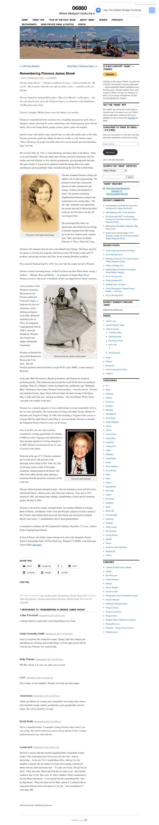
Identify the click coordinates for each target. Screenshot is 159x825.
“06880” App (38, 19)
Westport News (111, 615)
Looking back (51, 595)
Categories (110, 393)
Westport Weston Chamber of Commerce (121, 619)
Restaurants (29, 24)
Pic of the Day (111, 470)
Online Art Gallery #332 (115, 265)
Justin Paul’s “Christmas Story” (82, 65)
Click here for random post (113, 309)
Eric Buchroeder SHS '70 (115, 216)
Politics (108, 482)
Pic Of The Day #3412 (114, 254)
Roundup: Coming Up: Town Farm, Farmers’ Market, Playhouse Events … (122, 219)
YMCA (108, 555)
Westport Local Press (113, 611)
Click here (131, 117)
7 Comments (51, 77)
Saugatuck (109, 502)
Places (108, 474)
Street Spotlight (111, 515)
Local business (111, 434)
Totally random (111, 527)
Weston (108, 543)
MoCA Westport (112, 587)
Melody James (73, 598)
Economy (109, 406)
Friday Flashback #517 (114, 280)
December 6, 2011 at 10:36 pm (47, 721)
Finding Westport (112, 579)
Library (108, 430)
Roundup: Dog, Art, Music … (117, 284)
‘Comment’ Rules (115, 332)
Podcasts (117, 19)
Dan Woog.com (111, 575)
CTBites (109, 571)
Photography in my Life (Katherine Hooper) (122, 595)
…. (112, 348)
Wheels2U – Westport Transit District (119, 628)
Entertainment (111, 414)
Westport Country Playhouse (116, 547)
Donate (103, 19)
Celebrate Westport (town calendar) (119, 567)
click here (36, 544)
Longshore (110, 442)
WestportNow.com (112, 624)
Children (109, 397)
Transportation (111, 531)
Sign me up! (110, 152)
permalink (24, 602)
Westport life (110, 551)
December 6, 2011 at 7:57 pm (46, 695)
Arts (42, 595)
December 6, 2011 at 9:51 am (51, 615)
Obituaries (109, 454)
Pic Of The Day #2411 (127, 212)
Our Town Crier (112, 591)
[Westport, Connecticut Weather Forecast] (117, 191)
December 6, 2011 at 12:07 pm (49, 659)
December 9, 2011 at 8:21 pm (46, 747)
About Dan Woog (115, 336)
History (108, 426)
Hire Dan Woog (114, 352)
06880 (79, 8)
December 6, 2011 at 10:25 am (59, 633)
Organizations (63, 595)
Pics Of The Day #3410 (114, 295)
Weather (109, 539)
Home (25, 19)
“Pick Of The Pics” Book (62, 19)
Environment (110, 418)
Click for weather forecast (116, 194)
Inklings (109, 583)
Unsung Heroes (111, 535)
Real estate (110, 490)
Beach (108, 389)
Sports (108, 506)
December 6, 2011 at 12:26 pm (39, 677)
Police (108, 478)
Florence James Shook (47, 598)
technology (110, 519)
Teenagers (109, 523)
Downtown (110, 401)
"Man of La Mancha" (28, 598)
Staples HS (81, 595)
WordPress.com (77, 820)
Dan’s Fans (113, 344)
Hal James (62, 598)
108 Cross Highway (30, 65)
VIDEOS (82, 24)
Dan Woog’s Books (116, 340)
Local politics (111, 438)
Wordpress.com (111, 632)
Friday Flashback (112, 422)
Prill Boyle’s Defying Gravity (116, 603)
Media (108, 450)
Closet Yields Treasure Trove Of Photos (120, 250)
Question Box (111, 486)
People (73, 595)
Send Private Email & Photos (57, 24)
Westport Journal (112, 607)
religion (108, 494)
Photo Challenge (112, 466)
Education (109, 410)
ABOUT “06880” (87, 19)
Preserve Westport (112, 599)
